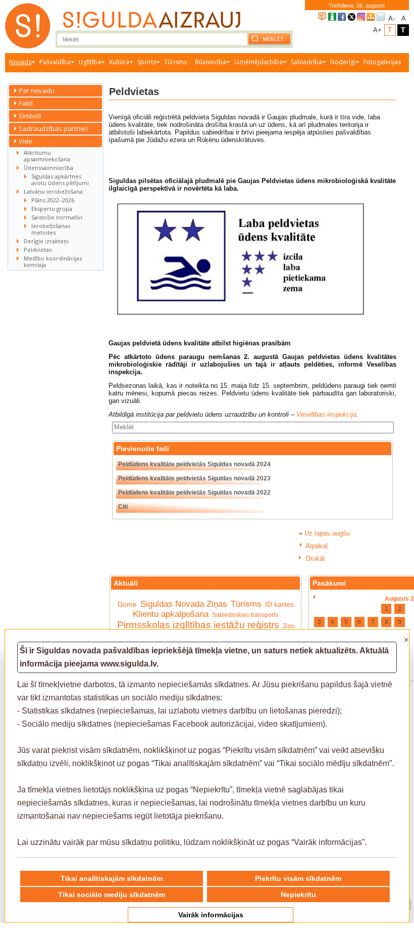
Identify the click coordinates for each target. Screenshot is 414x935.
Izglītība (90, 62)
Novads (20, 62)
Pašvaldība (55, 62)
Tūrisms (175, 62)
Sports (146, 62)
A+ (377, 30)
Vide (25, 141)
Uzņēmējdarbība (258, 62)
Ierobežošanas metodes (50, 229)
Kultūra (119, 62)
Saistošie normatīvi (56, 217)
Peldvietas (37, 249)
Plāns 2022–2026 (52, 200)
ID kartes (279, 604)
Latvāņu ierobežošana (53, 191)
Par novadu (37, 90)
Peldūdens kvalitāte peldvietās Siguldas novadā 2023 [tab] (194, 478)
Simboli (30, 115)
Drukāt (314, 558)
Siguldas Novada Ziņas (183, 604)
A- (391, 18)
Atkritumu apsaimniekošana (47, 156)
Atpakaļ (316, 546)
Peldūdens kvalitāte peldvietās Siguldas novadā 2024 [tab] (194, 464)
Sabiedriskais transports (245, 614)
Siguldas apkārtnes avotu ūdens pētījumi (60, 179)
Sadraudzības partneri (53, 128)
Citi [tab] (123, 506)
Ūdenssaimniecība (48, 167)
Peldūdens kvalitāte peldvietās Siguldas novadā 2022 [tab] (194, 492)
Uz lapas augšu (327, 533)
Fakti (26, 103)
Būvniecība (210, 62)
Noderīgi (342, 62)
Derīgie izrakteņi (46, 241)
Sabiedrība (306, 62)
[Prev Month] (314, 597)
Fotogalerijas (382, 62)
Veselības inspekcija (326, 414)
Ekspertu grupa (51, 208)
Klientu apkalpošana (171, 614)
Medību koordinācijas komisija (53, 261)
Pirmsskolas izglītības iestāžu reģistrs (198, 624)
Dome (127, 604)
